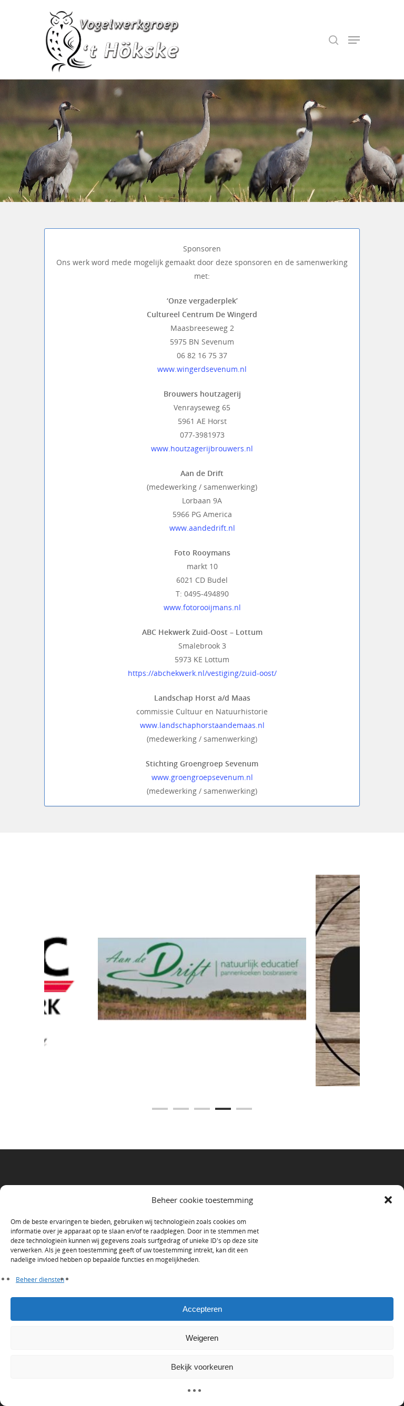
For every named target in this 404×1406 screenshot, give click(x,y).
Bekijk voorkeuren (202, 1366)
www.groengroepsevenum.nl (202, 777)
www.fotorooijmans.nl (202, 607)
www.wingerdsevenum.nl (202, 369)
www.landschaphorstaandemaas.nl (202, 725)
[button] (388, 1200)
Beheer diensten (40, 1279)
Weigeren (202, 1337)
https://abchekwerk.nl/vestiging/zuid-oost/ (202, 673)
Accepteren (202, 1308)
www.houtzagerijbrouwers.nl (202, 448)
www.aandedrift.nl (202, 528)
